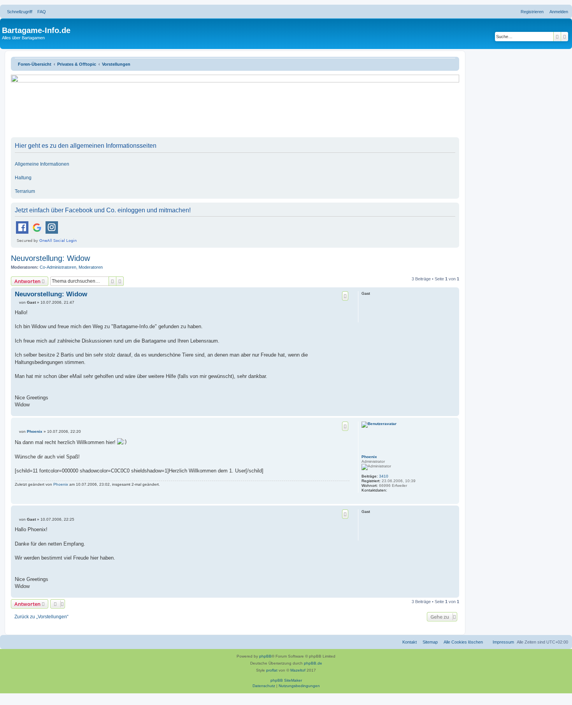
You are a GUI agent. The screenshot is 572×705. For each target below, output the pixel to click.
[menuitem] (40, 11)
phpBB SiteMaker (286, 680)
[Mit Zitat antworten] (345, 296)
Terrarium (25, 191)
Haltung (23, 177)
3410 (383, 476)
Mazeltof (297, 670)
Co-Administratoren (58, 267)
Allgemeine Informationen (42, 164)
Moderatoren (91, 267)
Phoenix (369, 457)
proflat (271, 670)
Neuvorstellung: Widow (50, 258)
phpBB (265, 656)
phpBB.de (313, 663)
